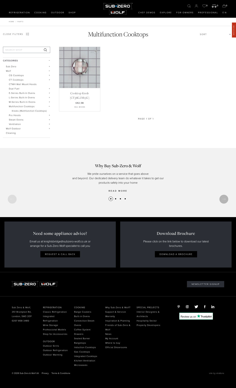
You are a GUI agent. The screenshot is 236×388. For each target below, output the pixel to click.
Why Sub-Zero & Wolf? (118, 307)
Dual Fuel (14, 88)
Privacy (45, 373)
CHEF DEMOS (146, 12)
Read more (118, 191)
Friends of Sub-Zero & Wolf (118, 327)
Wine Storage (50, 325)
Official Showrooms (116, 347)
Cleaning (11, 133)
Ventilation (15, 124)
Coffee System (82, 329)
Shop (72, 12)
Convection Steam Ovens (84, 322)
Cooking (40, 12)
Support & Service (115, 312)
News (108, 334)
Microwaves (81, 365)
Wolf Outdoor (13, 128)
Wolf (8, 71)
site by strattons (216, 373)
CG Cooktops (16, 75)
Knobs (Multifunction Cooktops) (29, 111)
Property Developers (148, 325)
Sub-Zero (11, 66)
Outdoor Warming (53, 354)
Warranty (110, 316)
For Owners (185, 12)
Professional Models (54, 329)
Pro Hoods (15, 115)
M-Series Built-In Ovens (22, 102)
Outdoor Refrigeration (55, 350)
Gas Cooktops (82, 351)
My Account (111, 338)
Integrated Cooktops (85, 356)
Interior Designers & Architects (148, 314)
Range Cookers (82, 312)
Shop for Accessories (55, 334)
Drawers (79, 334)
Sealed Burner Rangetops (82, 340)
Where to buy (112, 343)
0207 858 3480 (20, 320)
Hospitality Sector (147, 320)
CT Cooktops (16, 80)
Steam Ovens (16, 119)
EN (225, 12)
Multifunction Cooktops (22, 106)
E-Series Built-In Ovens (22, 93)
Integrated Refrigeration (50, 318)
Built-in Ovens (82, 316)
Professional (208, 12)
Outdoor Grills (51, 346)
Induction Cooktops (85, 347)
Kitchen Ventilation (84, 360)
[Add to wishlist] (96, 51)
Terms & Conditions (60, 373)
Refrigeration (19, 12)
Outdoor (57, 12)
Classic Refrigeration (55, 312)
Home (11, 22)
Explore (166, 12)
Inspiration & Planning (117, 320)
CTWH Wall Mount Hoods (23, 84)
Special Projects (148, 307)
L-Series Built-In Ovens (22, 97)
